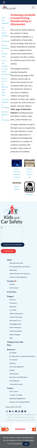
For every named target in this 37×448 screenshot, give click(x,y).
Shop (9, 345)
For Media (12, 353)
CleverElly (29, 194)
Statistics (12, 363)
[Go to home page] (8, 7)
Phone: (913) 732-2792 (13, 407)
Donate (12, 284)
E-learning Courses (15, 384)
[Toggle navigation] (4, 2)
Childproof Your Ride (15, 342)
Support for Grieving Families (19, 402)
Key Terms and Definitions (18, 377)
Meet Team (13, 270)
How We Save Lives (16, 263)
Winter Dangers (15, 334)
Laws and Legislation (16, 367)
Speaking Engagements (17, 398)
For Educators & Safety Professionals (22, 356)
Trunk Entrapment (15, 331)
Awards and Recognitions (18, 277)
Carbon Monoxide (15, 317)
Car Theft (12, 310)
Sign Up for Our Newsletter (13, 245)
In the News (11, 292)
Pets (11, 338)
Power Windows (15, 327)
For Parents (13, 360)
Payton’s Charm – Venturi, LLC (29, 173)
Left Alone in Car (15, 320)
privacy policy (29, 440)
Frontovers (13, 303)
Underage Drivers (15, 324)
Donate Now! (9, 251)
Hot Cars (12, 300)
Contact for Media (15, 395)
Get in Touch (13, 391)
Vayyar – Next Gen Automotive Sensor (16, 173)
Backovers (13, 306)
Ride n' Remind (16, 188)
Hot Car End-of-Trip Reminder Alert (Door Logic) (5, 87)
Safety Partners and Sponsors (19, 273)
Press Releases (14, 381)
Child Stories (13, 374)
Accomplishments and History (19, 266)
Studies (12, 370)
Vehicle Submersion (16, 313)
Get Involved (13, 288)
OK (26, 444)
